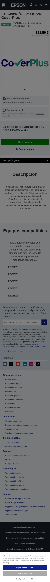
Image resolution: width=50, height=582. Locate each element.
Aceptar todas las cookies (25, 567)
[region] (25, 567)
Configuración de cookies (25, 579)
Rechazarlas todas (25, 573)
